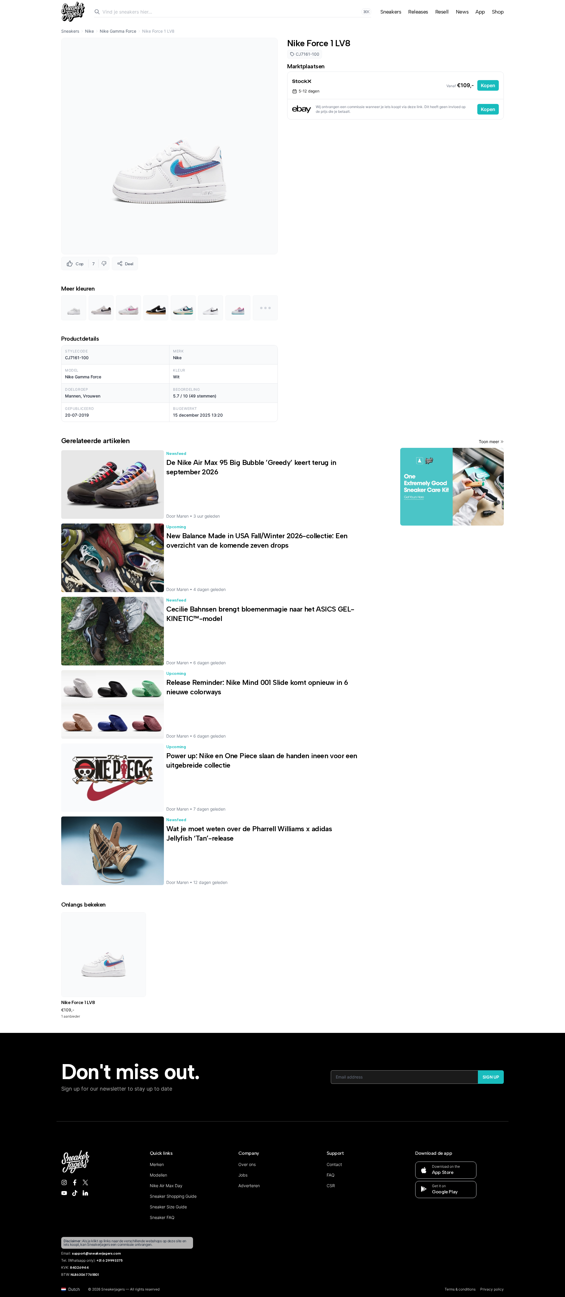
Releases (418, 12)
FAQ (331, 1174)
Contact (334, 1164)
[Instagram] (64, 1182)
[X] (85, 1182)
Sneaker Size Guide (168, 1206)
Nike (89, 31)
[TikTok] (75, 1193)
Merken (157, 1164)
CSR (331, 1185)
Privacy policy (492, 1289)
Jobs (242, 1174)
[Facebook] (75, 1182)
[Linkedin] (85, 1193)
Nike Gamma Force (118, 31)
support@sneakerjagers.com (96, 1253)
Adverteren (249, 1185)
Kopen (488, 85)
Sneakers (390, 12)
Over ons (247, 1164)
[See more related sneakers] (265, 307)
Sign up (491, 1076)
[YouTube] (64, 1193)
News (462, 12)
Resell (442, 12)
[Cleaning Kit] (452, 487)
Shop (498, 12)
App (480, 12)
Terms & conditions (460, 1289)
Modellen (158, 1174)
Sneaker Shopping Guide (173, 1196)
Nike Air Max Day (166, 1185)
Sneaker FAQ (162, 1217)
